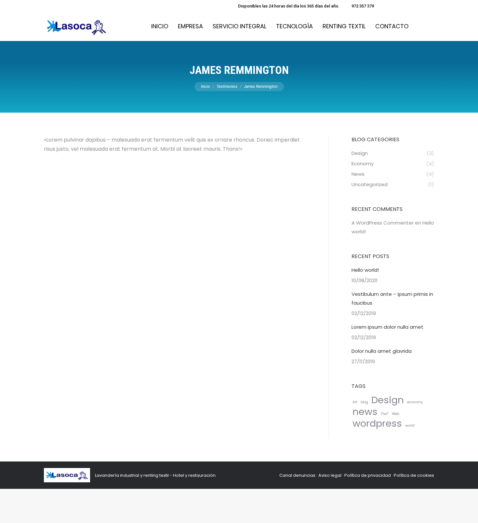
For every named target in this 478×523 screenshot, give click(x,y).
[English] (396, 5)
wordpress (377, 423)
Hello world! (365, 270)
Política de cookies (414, 475)
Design (387, 399)
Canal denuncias (297, 475)
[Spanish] (383, 5)
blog (364, 402)
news (365, 411)
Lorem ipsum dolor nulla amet (387, 326)
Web (395, 413)
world (410, 425)
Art (354, 402)
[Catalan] (390, 5)
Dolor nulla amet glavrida (382, 351)
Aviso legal (329, 475)
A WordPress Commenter (383, 222)
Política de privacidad (367, 475)
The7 (385, 413)
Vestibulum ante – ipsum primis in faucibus (392, 298)
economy (415, 402)
